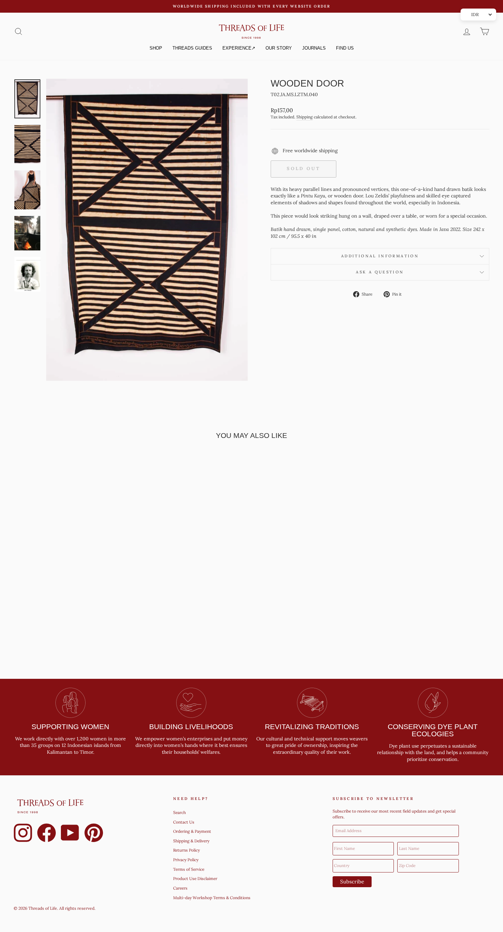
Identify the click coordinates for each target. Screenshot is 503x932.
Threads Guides (192, 48)
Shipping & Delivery (191, 840)
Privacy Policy (185, 859)
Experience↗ (238, 48)
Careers (180, 888)
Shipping (304, 116)
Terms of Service (188, 869)
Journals (314, 48)
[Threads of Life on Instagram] (23, 834)
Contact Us (183, 822)
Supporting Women (70, 726)
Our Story (279, 48)
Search (179, 812)
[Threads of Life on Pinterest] (94, 834)
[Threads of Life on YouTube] (70, 834)
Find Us (345, 48)
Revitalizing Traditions (312, 726)
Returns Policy (186, 850)
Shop (156, 48)
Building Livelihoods (191, 726)
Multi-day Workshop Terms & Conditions (211, 897)
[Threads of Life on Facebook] (46, 834)
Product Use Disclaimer (195, 878)
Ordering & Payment (192, 831)
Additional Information (380, 256)
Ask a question (380, 272)
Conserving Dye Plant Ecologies (433, 730)
